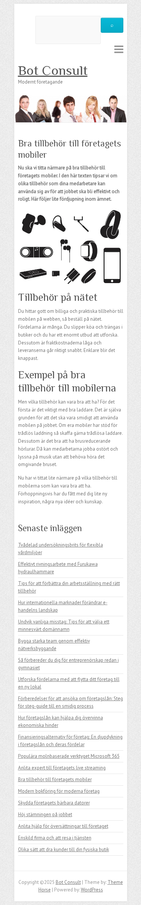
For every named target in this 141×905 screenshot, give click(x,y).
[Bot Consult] (70, 99)
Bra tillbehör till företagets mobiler (55, 779)
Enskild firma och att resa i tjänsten (54, 838)
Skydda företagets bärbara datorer (54, 803)
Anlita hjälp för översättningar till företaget (63, 826)
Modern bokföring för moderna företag (59, 791)
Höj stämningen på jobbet (45, 814)
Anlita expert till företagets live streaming (62, 768)
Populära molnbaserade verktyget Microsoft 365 (69, 756)
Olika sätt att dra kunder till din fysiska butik (63, 849)
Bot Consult (53, 70)
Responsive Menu (118, 49)
